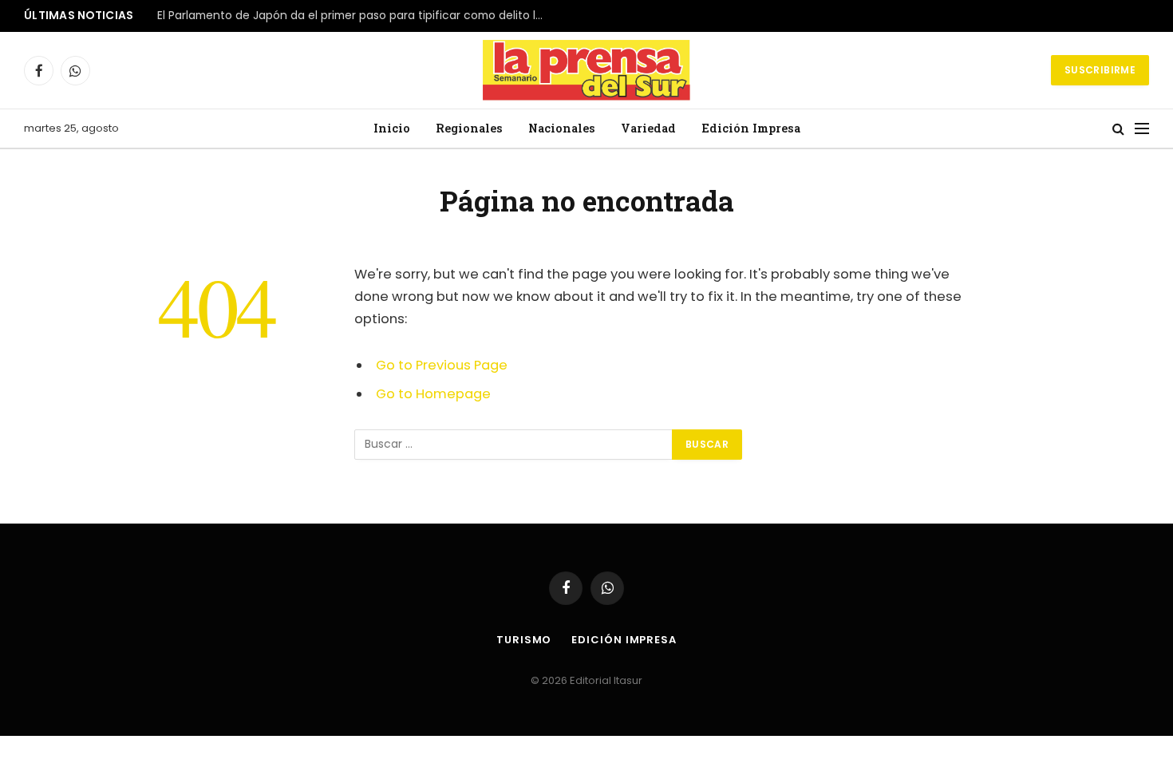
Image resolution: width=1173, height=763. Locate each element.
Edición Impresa (750, 128)
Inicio (391, 128)
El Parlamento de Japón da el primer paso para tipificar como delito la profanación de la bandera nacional (356, 16)
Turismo (523, 639)
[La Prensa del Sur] (586, 70)
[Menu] (1142, 129)
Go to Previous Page (442, 365)
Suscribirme (1099, 70)
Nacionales (561, 128)
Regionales (469, 128)
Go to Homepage (433, 394)
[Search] (1118, 129)
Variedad (648, 128)
